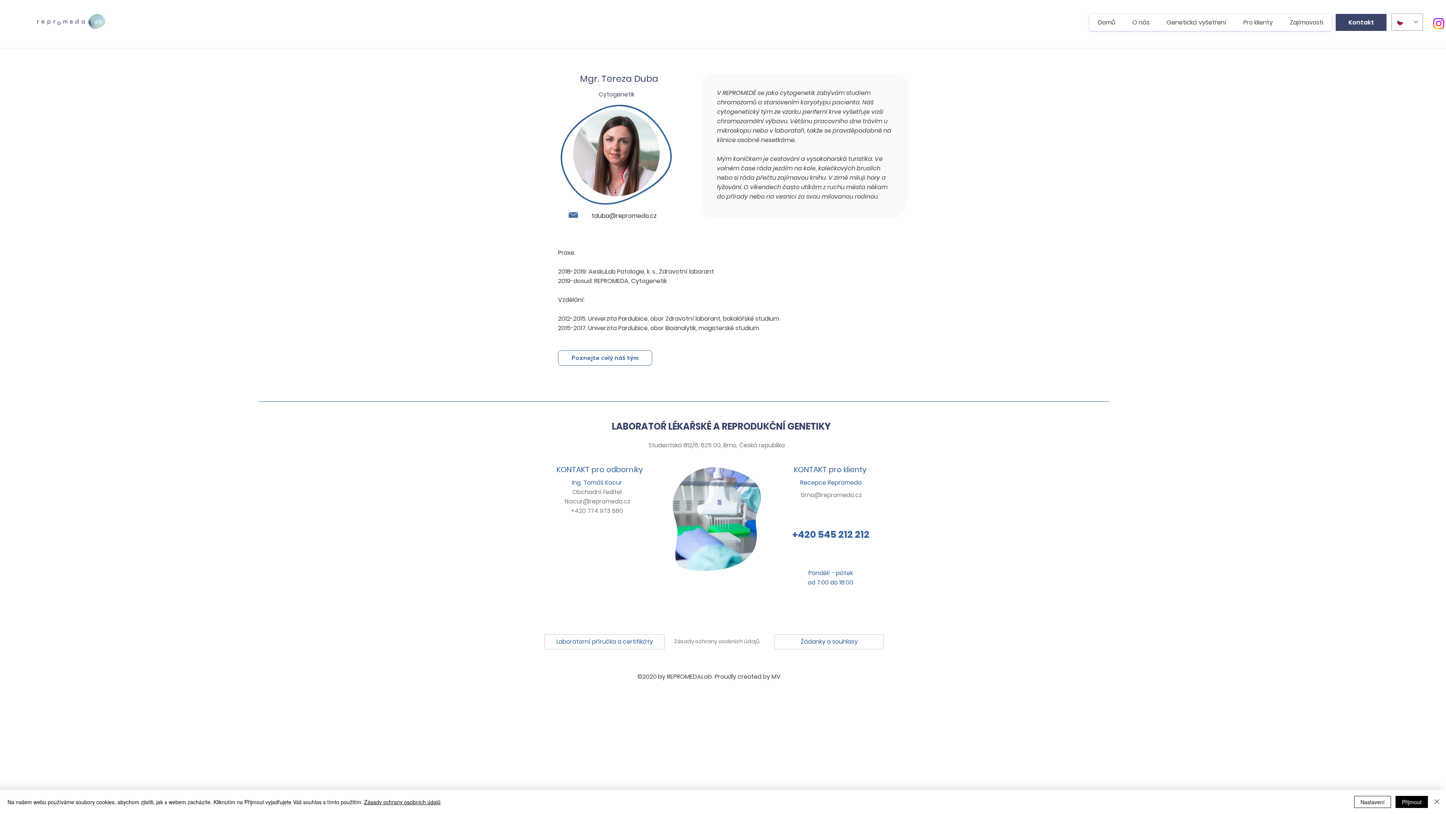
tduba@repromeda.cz (624, 215)
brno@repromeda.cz (831, 495)
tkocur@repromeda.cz (597, 501)
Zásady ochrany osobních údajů (717, 641)
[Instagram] (1438, 23)
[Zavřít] (1436, 802)
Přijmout (1412, 802)
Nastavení (1373, 802)
